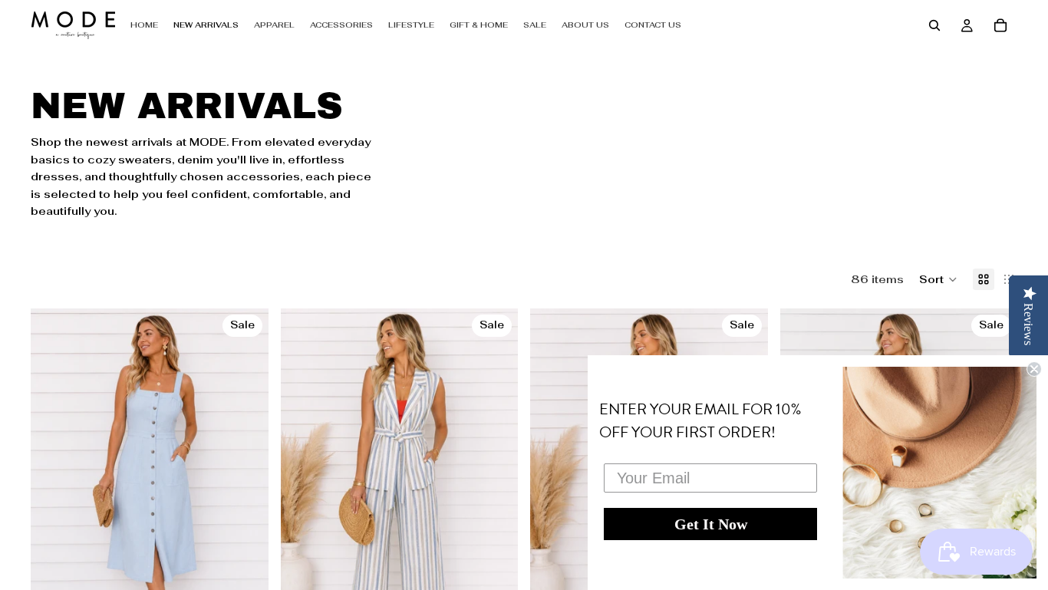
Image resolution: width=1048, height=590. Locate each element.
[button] (938, 279)
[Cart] (1000, 25)
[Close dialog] (1034, 369)
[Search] (934, 25)
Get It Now (710, 524)
